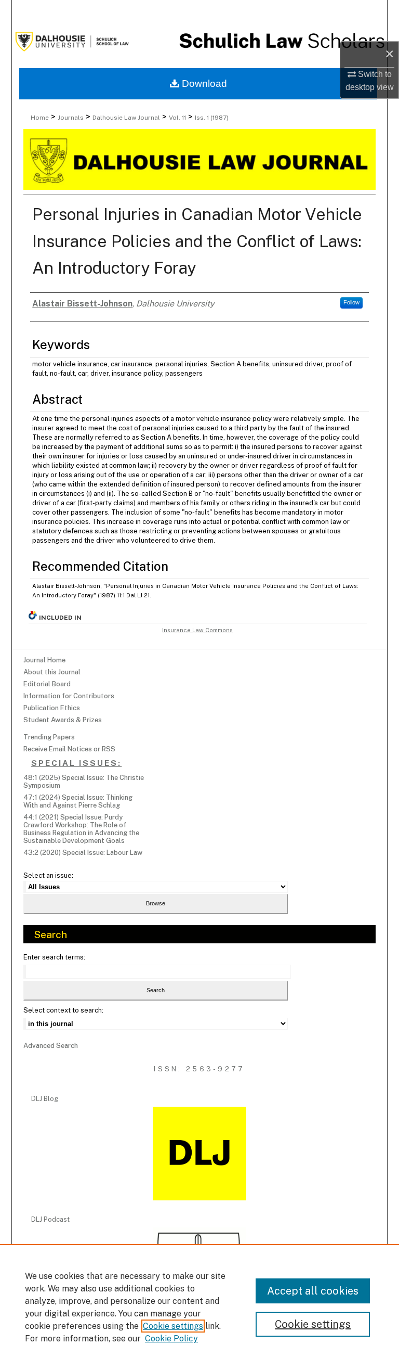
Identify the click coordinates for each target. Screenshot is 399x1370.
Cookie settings (173, 1326)
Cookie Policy (171, 1338)
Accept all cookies (312, 1291)
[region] (199, 1307)
